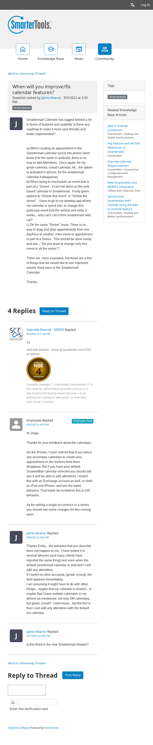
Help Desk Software (19, 727)
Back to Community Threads (27, 73)
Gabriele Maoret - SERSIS (45, 330)
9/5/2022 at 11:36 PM (38, 334)
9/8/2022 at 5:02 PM (37, 537)
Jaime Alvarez (51, 98)
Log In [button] (145, 5)
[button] (132, 5)
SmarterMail (117, 96)
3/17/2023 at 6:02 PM (38, 636)
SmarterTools (51, 727)
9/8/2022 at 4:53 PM (37, 424)
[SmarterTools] (29, 24)
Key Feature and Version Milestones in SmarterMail (124, 147)
